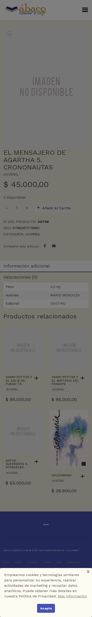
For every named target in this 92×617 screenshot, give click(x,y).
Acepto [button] (46, 608)
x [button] (88, 571)
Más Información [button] (72, 596)
